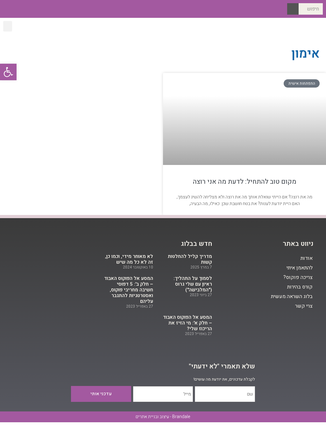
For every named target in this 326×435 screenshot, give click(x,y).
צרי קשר (304, 306)
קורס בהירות (300, 287)
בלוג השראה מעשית (292, 296)
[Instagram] (27, 9)
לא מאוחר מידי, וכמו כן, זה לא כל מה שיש (129, 259)
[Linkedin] (17, 9)
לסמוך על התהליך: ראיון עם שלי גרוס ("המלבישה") (193, 284)
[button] (7, 26)
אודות (307, 258)
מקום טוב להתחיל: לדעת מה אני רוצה (244, 182)
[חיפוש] (293, 9)
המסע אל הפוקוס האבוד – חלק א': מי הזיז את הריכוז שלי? (187, 323)
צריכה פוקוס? (298, 277)
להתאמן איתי (300, 268)
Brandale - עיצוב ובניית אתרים (163, 416)
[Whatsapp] (7, 9)
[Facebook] (37, 9)
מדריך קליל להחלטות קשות (190, 259)
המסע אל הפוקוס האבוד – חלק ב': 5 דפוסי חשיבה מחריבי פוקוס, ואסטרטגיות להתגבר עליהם (128, 290)
